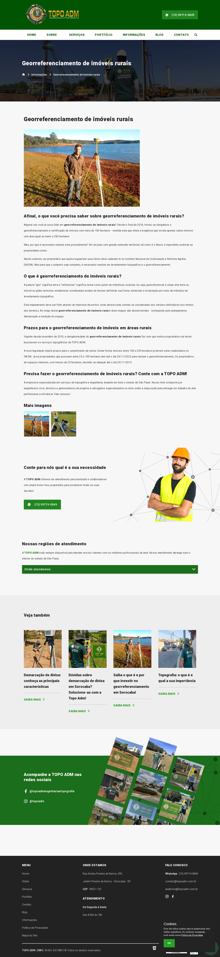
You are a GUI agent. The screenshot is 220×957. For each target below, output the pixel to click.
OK (169, 943)
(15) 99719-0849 (183, 15)
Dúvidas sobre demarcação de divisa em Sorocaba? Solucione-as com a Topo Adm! (87, 686)
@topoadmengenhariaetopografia (52, 791)
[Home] (24, 75)
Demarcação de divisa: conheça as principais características (42, 681)
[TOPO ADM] (52, 25)
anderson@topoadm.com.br (181, 889)
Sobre (25, 881)
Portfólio (103, 34)
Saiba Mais (33, 699)
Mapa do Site (29, 935)
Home (31, 34)
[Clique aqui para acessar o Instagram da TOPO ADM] (167, 897)
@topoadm (37, 801)
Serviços (77, 34)
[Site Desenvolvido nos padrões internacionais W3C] (156, 950)
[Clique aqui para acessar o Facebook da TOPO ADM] (172, 897)
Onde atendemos (37, 569)
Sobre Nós (52, 40)
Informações (134, 34)
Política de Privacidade (35, 927)
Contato (181, 34)
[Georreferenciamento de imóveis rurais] (36, 435)
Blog (159, 34)
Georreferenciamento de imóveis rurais (76, 63)
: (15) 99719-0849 (181, 873)
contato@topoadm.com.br (180, 881)
